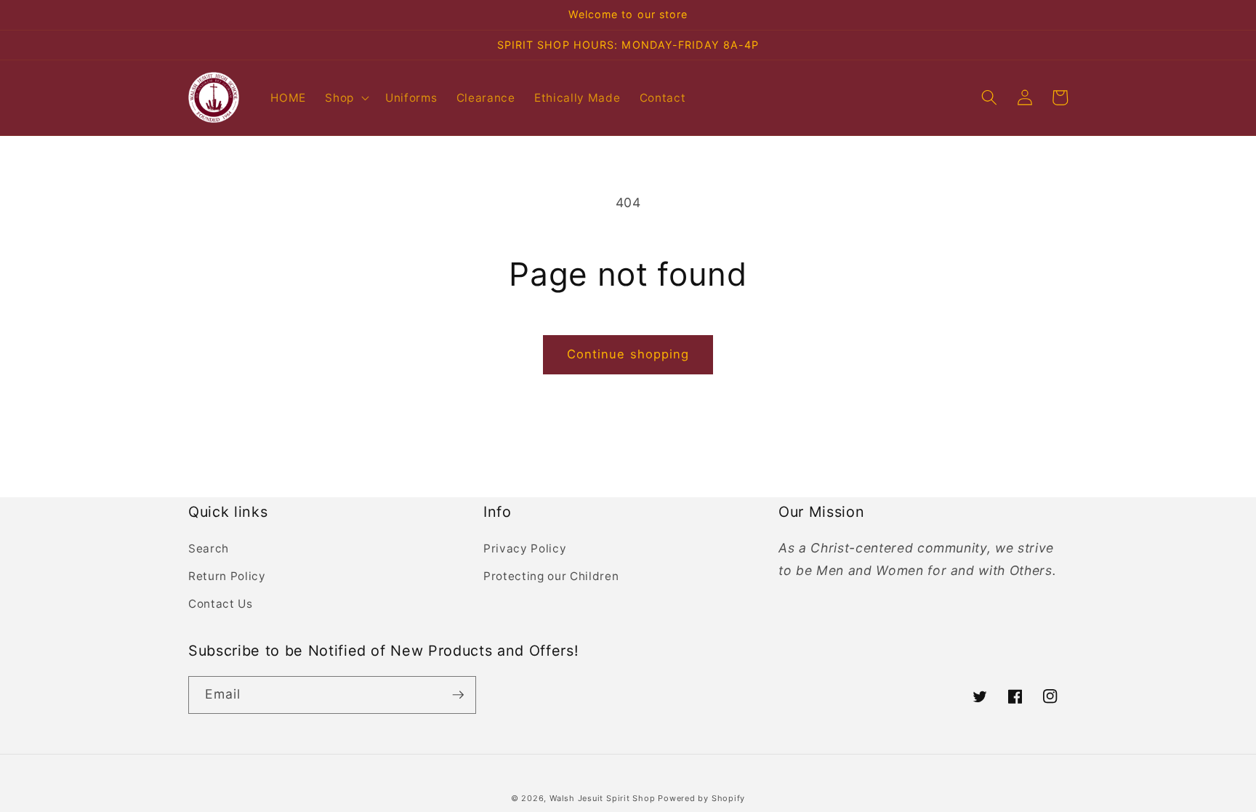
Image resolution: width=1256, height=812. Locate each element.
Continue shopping (628, 354)
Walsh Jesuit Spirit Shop (604, 798)
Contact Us (220, 604)
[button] (345, 97)
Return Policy (227, 576)
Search (208, 548)
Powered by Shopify (701, 798)
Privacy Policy (524, 548)
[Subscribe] (457, 695)
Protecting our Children (551, 576)
